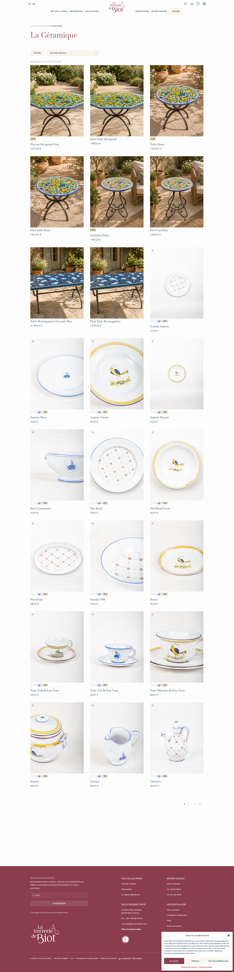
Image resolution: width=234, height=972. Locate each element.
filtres (37, 53)
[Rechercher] (185, 3)
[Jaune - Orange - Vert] (33, 138)
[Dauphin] (158, 321)
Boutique (43, 26)
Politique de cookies (189, 967)
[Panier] (191, 3)
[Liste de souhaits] (198, 3)
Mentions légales (205, 967)
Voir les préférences (218, 961)
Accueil (33, 26)
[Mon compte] (204, 3)
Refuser (195, 961)
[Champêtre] (152, 321)
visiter (175, 11)
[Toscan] (164, 321)
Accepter (174, 961)
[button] (228, 935)
